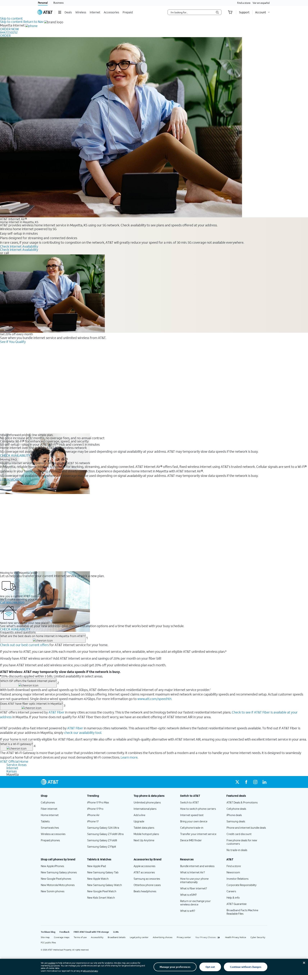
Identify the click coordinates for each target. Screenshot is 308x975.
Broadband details (117, 937)
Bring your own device (193, 821)
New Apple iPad (96, 866)
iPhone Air (93, 815)
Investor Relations (237, 878)
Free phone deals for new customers (242, 841)
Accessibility (97, 937)
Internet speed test (192, 815)
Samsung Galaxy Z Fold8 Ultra (105, 834)
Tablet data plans (144, 827)
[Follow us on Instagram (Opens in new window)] (255, 782)
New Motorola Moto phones (58, 885)
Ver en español (261, 3)
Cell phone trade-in (191, 827)
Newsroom (233, 872)
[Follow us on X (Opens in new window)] (237, 782)
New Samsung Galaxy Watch (104, 885)
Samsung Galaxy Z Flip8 (101, 846)
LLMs (116, 931)
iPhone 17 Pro (95, 808)
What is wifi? (187, 910)
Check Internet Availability (19, 246)
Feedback (64, 931)
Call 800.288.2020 (12, 602)
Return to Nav (33, 21)
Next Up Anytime (144, 840)
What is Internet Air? (192, 872)
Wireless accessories (53, 834)
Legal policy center (139, 937)
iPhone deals (234, 815)
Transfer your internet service (198, 834)
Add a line (139, 815)
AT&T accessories (144, 872)
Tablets (45, 821)
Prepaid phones (50, 840)
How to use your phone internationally (194, 880)
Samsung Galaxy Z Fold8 (102, 840)
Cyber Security (257, 937)
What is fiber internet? (193, 888)
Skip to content (11, 18)
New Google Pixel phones (56, 878)
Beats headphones (145, 891)
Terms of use (80, 937)
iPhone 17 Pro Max (98, 802)
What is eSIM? (188, 894)
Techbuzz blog (48, 931)
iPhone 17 (93, 821)
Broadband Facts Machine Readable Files (242, 911)
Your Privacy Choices (205, 937)
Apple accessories (144, 866)
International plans (145, 808)
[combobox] (192, 12)
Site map (45, 937)
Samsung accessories (147, 878)
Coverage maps (61, 937)
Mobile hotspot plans (146, 834)
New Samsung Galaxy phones (59, 872)
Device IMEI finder (191, 840)
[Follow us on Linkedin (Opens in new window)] (264, 782)
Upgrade (139, 821)
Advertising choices (162, 937)
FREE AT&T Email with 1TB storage (91, 931)
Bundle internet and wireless (197, 866)
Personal (43, 2)
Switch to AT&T (189, 802)
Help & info (233, 897)
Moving (5, 459)
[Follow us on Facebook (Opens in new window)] (246, 782)
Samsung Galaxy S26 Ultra (103, 827)
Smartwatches (50, 827)
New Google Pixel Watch (101, 891)
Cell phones (48, 802)
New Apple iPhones (52, 866)
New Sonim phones (52, 891)
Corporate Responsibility (242, 885)
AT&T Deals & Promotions (242, 802)
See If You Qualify (13, 342)
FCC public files (48, 942)
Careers (231, 891)
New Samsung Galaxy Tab (102, 872)
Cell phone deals (236, 808)
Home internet (50, 815)
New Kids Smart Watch (101, 897)
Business (58, 2)
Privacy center (184, 937)
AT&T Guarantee (237, 904)
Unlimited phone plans (147, 802)
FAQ (14, 459)
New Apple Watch (98, 878)
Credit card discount (239, 834)
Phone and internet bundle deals (246, 827)
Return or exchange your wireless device (195, 902)
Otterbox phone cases (147, 885)
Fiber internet (49, 808)
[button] (60, 12)
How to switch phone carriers (198, 808)
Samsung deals (236, 821)
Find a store (243, 3)
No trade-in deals (237, 850)
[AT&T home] (45, 12)
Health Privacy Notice (235, 937)
